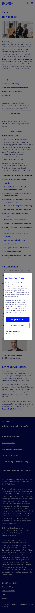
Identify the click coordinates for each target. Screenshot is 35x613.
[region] (18, 306)
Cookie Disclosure (12, 334)
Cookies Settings (17, 325)
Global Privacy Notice (13, 331)
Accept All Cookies (17, 320)
